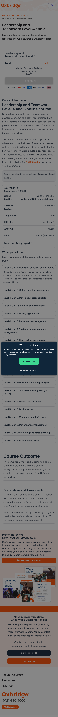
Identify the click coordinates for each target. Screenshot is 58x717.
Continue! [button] (29, 361)
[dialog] (29, 358)
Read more (13, 355)
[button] (29, 370)
